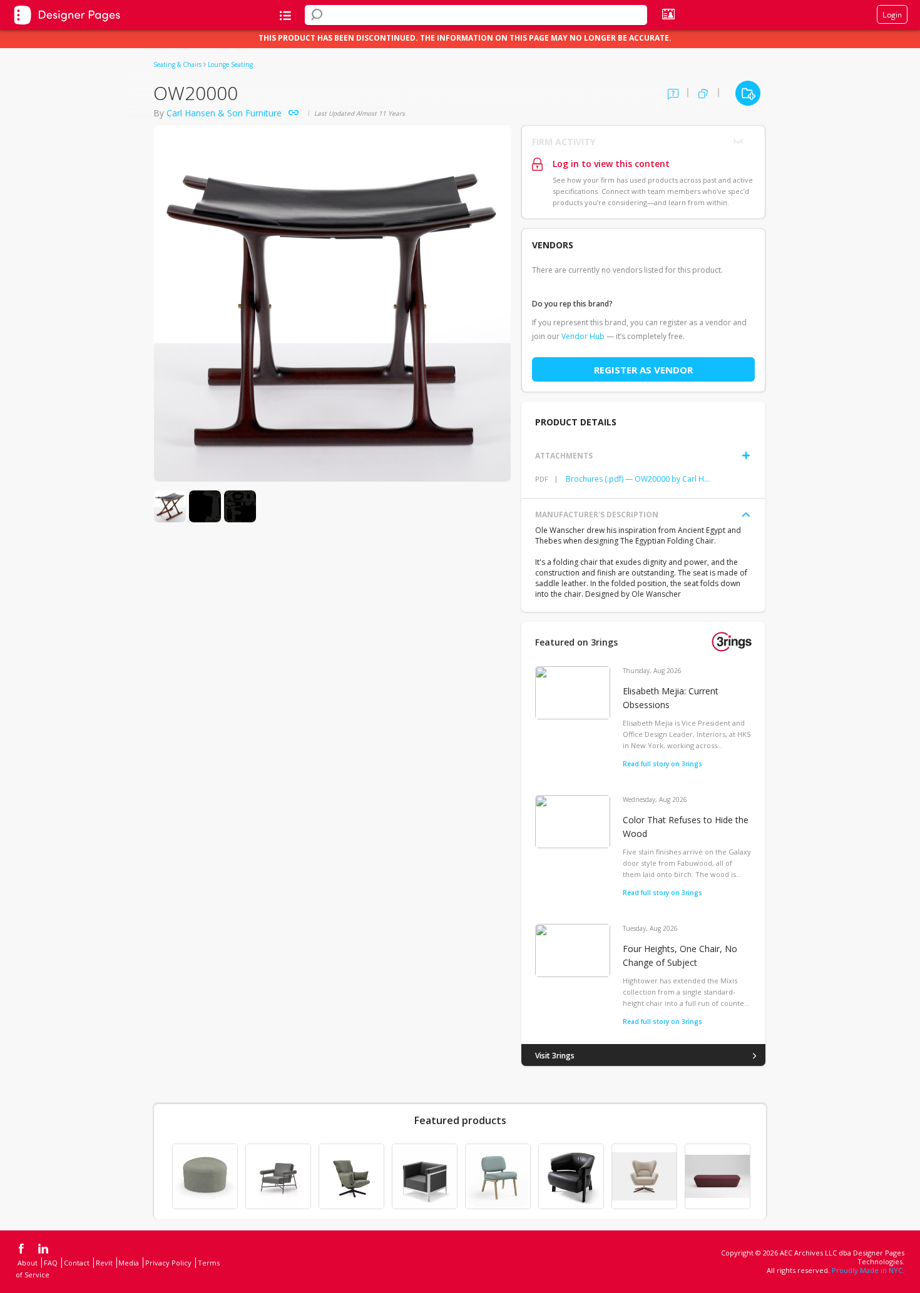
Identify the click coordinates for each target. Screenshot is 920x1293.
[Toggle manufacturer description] (746, 515)
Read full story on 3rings (662, 763)
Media (128, 1262)
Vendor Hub (583, 336)
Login (892, 14)
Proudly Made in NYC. (868, 1270)
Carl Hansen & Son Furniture (224, 113)
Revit (104, 1262)
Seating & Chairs (177, 64)
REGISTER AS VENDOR (643, 369)
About (28, 1262)
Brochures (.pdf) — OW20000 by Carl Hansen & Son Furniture (639, 479)
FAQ (51, 1262)
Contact (76, 1262)
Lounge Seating (230, 64)
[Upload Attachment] (746, 455)
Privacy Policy (168, 1262)
